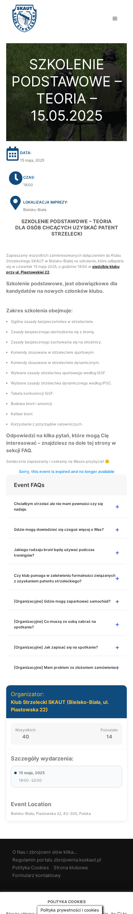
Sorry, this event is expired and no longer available (66, 471)
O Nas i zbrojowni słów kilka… (44, 852)
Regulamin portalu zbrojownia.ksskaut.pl (56, 860)
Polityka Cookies (30, 867)
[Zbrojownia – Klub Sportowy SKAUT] (24, 18)
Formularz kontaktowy (36, 875)
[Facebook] (66, 889)
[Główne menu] (115, 19)
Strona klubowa (71, 867)
